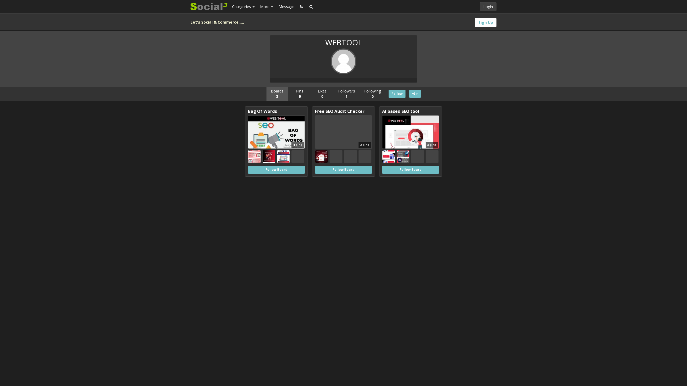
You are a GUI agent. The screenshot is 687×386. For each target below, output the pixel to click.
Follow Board (276, 169)
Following (372, 93)
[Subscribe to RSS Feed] (301, 6)
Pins (299, 93)
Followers (346, 93)
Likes (322, 93)
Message (286, 6)
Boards (277, 93)
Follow (397, 93)
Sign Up (485, 22)
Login (488, 6)
